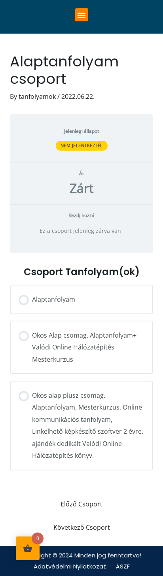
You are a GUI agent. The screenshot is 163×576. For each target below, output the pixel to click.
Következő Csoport (81, 527)
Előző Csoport (81, 503)
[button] (81, 14)
